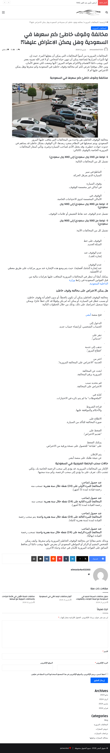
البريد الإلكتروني (101, 663)
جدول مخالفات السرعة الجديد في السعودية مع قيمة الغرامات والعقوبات (92, 598)
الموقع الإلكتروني (46, 663)
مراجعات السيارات (101, 733)
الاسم (105, 651)
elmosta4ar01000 (80, 569)
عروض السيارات (102, 729)
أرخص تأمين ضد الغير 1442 (86, 3)
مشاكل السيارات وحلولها (99, 738)
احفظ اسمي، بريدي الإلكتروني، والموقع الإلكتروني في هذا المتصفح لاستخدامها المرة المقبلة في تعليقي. (68, 674)
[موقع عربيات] (88, 12)
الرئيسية (103, 22)
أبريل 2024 (103, 699)
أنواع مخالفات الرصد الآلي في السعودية (55, 596)
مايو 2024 (104, 695)
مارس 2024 (103, 704)
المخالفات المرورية (91, 22)
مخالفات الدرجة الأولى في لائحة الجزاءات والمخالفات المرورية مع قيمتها (18, 598)
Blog (106, 720)
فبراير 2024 (103, 708)
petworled (64, 748)
